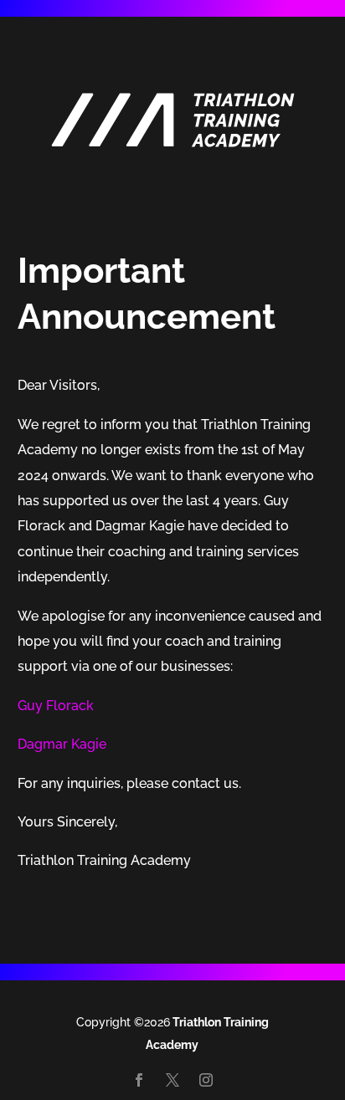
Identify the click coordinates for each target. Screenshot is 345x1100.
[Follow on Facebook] (139, 1080)
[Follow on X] (172, 1080)
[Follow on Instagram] (206, 1080)
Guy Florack (56, 706)
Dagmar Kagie (62, 744)
